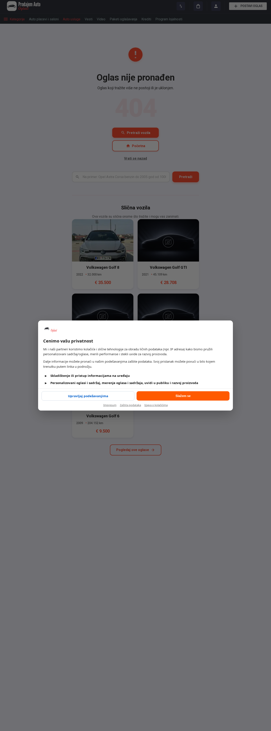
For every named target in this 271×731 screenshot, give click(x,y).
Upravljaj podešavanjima (88, 396)
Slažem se (183, 396)
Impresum (109, 405)
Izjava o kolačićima (156, 405)
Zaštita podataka (130, 405)
